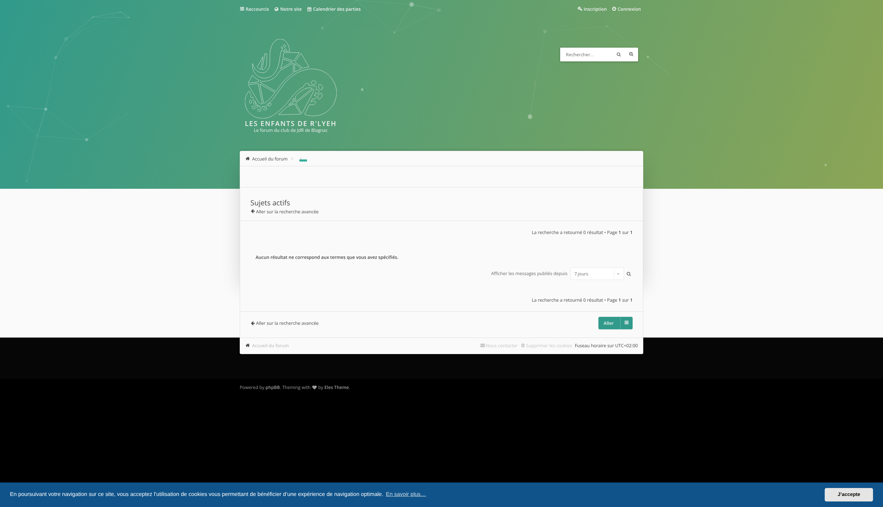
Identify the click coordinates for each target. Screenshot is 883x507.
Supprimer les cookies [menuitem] (549, 345)
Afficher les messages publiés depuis (530, 274)
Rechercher (619, 54)
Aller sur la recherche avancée (287, 211)
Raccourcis (257, 9)
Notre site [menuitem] (290, 9)
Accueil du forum (270, 345)
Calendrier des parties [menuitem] (336, 9)
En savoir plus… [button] (406, 494)
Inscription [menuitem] (595, 9)
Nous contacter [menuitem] (502, 345)
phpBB (273, 387)
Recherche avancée (631, 54)
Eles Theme (337, 387)
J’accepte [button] (848, 494)
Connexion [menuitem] (629, 9)
